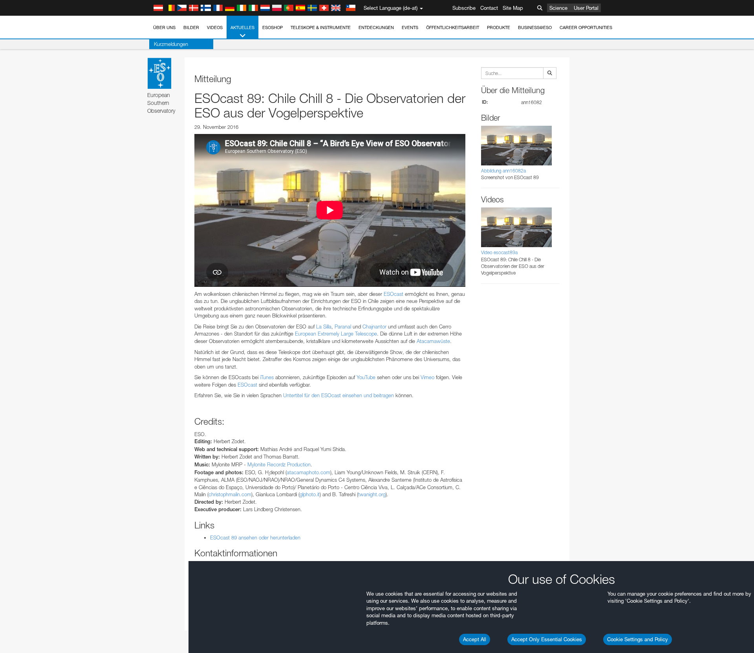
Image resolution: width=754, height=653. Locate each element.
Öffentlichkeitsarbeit (452, 27)
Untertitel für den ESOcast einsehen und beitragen (338, 395)
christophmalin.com (230, 494)
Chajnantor (374, 326)
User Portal (586, 8)
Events (410, 27)
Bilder (191, 27)
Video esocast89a (499, 252)
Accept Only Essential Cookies (546, 639)
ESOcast (393, 294)
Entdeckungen (376, 27)
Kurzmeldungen (171, 44)
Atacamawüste (433, 341)
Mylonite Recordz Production (279, 464)
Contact (489, 8)
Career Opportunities (586, 27)
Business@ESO (535, 27)
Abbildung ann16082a (503, 171)
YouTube (366, 377)
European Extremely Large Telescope (336, 333)
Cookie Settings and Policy (637, 639)
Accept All (474, 639)
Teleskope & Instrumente (321, 27)
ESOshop (272, 27)
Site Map (513, 8)
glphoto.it (310, 494)
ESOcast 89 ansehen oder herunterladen (255, 537)
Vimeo (427, 377)
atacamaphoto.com (308, 472)
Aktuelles (242, 27)
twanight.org (372, 494)
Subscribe (464, 8)
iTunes (267, 377)
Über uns (164, 27)
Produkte (498, 27)
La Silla (323, 326)
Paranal (343, 326)
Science (558, 8)
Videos (215, 27)
